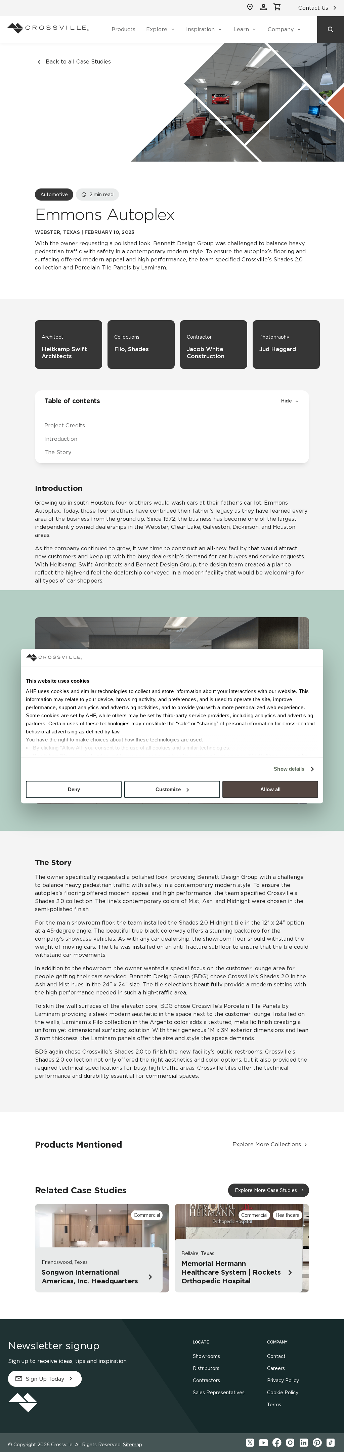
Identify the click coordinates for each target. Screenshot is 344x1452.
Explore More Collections (266, 1144)
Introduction (60, 439)
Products (123, 29)
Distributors (206, 1368)
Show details (289, 769)
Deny (74, 789)
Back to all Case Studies (78, 61)
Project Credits (64, 425)
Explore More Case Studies (266, 1190)
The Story (57, 452)
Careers (276, 1368)
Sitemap (132, 1444)
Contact (276, 1356)
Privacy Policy (283, 1380)
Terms (274, 1404)
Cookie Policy (282, 1392)
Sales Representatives (219, 1392)
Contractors (206, 1380)
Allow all (270, 789)
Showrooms (206, 1356)
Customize (168, 789)
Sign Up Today (45, 1379)
